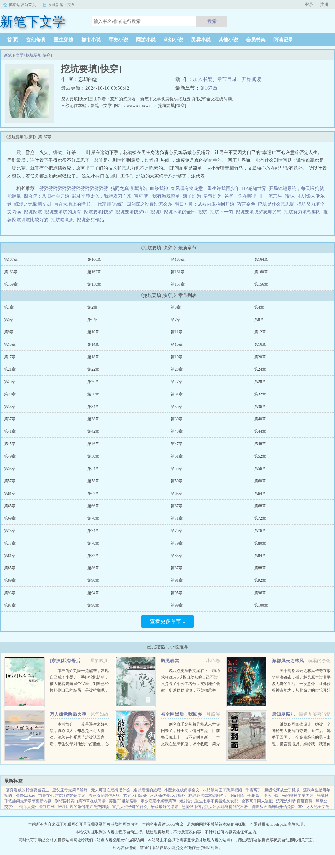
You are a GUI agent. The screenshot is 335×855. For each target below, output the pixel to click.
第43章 (177, 431)
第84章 (260, 555)
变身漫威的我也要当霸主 (27, 790)
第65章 (10, 506)
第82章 (93, 555)
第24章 (260, 369)
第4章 (259, 307)
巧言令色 (246, 204)
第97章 (10, 605)
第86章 (93, 568)
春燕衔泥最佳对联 (104, 795)
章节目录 (227, 79)
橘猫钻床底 (25, 795)
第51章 (177, 456)
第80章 (260, 543)
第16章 (260, 344)
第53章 (10, 468)
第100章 (261, 605)
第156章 (261, 284)
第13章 (10, 344)
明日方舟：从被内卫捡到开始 (204, 204)
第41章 (10, 431)
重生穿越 (63, 39)
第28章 (260, 381)
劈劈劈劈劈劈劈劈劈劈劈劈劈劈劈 (73, 188)
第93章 (10, 593)
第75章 (177, 530)
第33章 (10, 406)
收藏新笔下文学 (61, 4)
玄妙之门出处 (135, 795)
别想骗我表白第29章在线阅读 (80, 801)
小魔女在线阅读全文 (182, 790)
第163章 (11, 272)
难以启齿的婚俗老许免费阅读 (83, 806)
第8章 (259, 319)
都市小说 (91, 39)
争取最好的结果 (164, 806)
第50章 (93, 456)
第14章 (93, 344)
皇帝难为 (212, 196)
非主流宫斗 (270, 196)
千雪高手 (253, 790)
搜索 (212, 21)
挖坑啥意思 (64, 219)
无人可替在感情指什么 (110, 790)
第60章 (260, 481)
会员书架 (256, 39)
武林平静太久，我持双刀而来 (102, 196)
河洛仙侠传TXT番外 (167, 795)
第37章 (10, 419)
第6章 (92, 319)
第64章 (260, 493)
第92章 (260, 580)
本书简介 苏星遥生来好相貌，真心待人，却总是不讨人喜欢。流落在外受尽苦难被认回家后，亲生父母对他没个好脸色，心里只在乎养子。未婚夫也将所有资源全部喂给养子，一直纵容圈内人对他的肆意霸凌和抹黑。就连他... (79, 744)
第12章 (260, 332)
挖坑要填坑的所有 (64, 212)
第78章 (93, 543)
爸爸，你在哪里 (240, 196)
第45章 (10, 444)
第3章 (176, 307)
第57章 (10, 481)
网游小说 (146, 39)
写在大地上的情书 (72, 204)
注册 (324, 4)
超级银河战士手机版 (282, 790)
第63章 (177, 493)
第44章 (260, 431)
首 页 (12, 39)
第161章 (178, 272)
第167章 (209, 88)
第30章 (93, 394)
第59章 (177, 481)
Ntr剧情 (237, 795)
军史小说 (118, 39)
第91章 (177, 580)
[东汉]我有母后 (65, 660)
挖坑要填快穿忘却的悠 (260, 212)
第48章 (260, 444)
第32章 (260, 394)
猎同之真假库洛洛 (129, 188)
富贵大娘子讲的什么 (130, 806)
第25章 (10, 381)
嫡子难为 (192, 196)
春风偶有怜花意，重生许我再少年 (205, 188)
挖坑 (204, 212)
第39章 (177, 419)
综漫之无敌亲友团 (32, 204)
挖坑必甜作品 (92, 219)
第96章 (260, 593)
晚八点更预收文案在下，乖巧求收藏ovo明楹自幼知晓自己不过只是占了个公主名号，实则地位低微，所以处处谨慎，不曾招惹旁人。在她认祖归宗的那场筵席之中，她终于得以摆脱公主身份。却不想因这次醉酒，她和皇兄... (190, 690)
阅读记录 (283, 39)
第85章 (10, 568)
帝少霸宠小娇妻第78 (158, 801)
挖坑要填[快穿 (99, 212)
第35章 (177, 406)
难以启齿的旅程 (147, 790)
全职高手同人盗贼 (257, 801)
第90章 (93, 580)
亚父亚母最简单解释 (70, 790)
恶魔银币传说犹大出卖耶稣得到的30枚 (215, 806)
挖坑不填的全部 (181, 212)
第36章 (260, 406)
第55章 (177, 468)
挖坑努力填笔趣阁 (303, 212)
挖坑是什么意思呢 (277, 204)
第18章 (93, 357)
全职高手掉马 (259, 795)
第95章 (177, 593)
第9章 (9, 332)
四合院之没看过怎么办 (149, 204)
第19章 (177, 357)
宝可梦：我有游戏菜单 (157, 196)
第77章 (10, 543)
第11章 (177, 332)
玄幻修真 (36, 39)
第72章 (260, 518)
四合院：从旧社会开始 (46, 196)
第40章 (260, 419)
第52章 (260, 456)
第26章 (93, 381)
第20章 (260, 357)
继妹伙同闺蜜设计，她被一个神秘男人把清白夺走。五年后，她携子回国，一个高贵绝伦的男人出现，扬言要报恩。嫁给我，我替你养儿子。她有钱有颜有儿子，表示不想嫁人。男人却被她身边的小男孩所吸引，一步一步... (301, 744)
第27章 (177, 381)
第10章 (93, 332)
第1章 (9, 307)
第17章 (10, 357)
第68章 (260, 506)
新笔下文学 (14, 55)
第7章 (176, 319)
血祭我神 (159, 188)
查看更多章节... (167, 621)
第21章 (10, 369)
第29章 (10, 394)
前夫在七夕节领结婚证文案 (61, 795)
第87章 (177, 568)
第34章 (93, 406)
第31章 (177, 394)
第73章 (10, 530)
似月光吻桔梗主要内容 (293, 795)
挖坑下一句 (223, 212)
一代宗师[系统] (108, 204)
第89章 (10, 580)
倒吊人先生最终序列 (37, 806)
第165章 (178, 259)
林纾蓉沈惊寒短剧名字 (208, 795)
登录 (309, 4)
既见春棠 (170, 660)
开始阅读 (251, 79)
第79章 (177, 543)
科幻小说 (173, 39)
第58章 (93, 481)
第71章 (177, 518)
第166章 (94, 259)
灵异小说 (201, 39)
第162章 (94, 272)
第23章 (177, 369)
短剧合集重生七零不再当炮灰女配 (208, 801)
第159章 (11, 284)
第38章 (93, 419)
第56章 (260, 468)
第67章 (177, 506)
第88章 (260, 568)
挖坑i (157, 212)
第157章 (178, 284)
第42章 (93, 431)
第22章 (93, 369)
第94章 (93, 593)
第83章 (177, 555)
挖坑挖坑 (34, 212)
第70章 (93, 518)
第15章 (177, 344)
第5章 (9, 319)
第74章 (93, 530)
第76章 (260, 530)
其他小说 (228, 39)
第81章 (10, 555)
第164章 (261, 259)
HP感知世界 (254, 188)
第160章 (261, 272)
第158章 (94, 284)
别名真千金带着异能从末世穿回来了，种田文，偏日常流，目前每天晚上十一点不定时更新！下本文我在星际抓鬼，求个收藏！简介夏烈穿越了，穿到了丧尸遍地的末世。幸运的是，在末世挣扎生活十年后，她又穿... (190, 744)
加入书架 (202, 79)
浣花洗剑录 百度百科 (294, 801)
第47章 (177, 444)
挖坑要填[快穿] (39, 55)
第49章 (10, 456)
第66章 (93, 506)
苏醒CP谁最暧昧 (123, 801)
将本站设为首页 (22, 4)
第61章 (10, 493)
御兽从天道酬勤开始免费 (273, 806)
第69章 (10, 518)
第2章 (92, 307)
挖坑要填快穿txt (132, 212)
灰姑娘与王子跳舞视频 (222, 790)
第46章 (93, 444)
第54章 (93, 468)
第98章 (93, 605)
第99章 (177, 605)
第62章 (93, 493)
